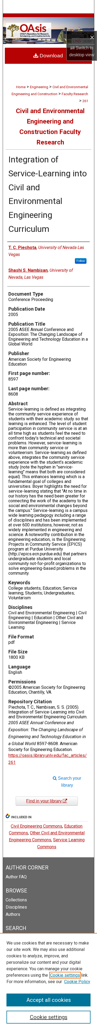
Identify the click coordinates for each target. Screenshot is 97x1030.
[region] (48, 981)
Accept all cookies (48, 1000)
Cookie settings (65, 975)
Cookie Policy (77, 981)
